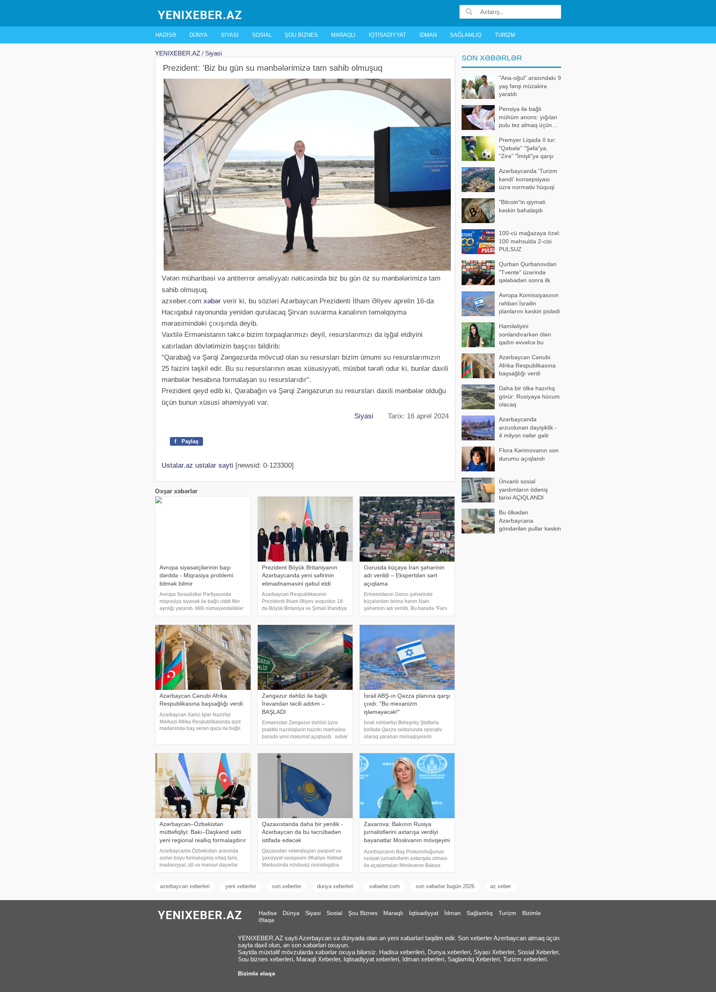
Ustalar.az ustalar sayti (197, 465)
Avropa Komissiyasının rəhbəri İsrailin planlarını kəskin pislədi (529, 303)
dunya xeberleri (335, 886)
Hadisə (165, 35)
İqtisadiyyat (387, 35)
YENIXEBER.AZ (177, 53)
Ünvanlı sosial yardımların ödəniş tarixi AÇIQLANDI (523, 489)
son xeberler (286, 886)
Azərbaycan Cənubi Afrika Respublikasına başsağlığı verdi (527, 365)
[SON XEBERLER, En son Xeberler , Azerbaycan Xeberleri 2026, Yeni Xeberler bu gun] (200, 14)
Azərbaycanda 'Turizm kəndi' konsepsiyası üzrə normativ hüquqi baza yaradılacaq (528, 180)
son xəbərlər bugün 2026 (445, 886)
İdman (428, 35)
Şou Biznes (301, 35)
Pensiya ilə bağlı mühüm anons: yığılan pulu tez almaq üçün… (528, 117)
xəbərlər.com (384, 886)
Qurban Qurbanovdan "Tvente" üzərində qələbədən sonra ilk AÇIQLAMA (527, 273)
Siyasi (230, 35)
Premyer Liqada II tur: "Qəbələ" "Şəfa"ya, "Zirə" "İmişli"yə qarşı (527, 148)
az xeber (500, 886)
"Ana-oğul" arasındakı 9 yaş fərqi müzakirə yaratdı (530, 85)
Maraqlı (343, 35)
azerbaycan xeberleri (185, 886)
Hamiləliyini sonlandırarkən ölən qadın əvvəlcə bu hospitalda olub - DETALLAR (506, 335)
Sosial (262, 35)
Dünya (198, 35)
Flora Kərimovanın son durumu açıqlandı (529, 454)
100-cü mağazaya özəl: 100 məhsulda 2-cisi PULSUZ (529, 241)
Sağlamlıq (465, 35)
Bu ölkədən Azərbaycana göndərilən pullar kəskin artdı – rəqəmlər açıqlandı (511, 521)
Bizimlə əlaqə (256, 973)
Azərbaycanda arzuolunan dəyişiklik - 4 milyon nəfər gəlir (528, 427)
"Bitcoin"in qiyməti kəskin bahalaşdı (522, 206)
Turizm (505, 35)
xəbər (212, 301)
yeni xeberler (240, 886)
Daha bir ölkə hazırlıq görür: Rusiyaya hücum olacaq (529, 396)
